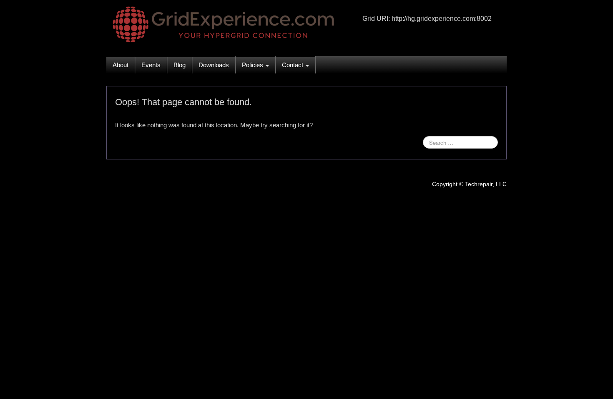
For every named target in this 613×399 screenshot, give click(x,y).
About (120, 64)
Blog (179, 64)
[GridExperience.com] (221, 23)
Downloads (213, 64)
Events (151, 64)
